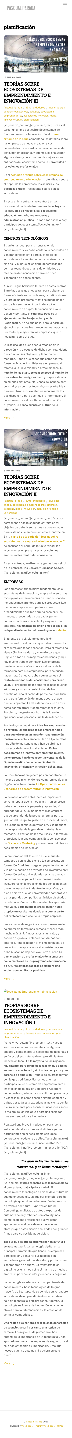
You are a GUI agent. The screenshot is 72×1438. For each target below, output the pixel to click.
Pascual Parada (13, 107)
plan (19, 119)
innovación (10, 119)
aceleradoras (57, 107)
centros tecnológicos (16, 111)
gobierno (9, 508)
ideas (53, 115)
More (7, 417)
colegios (34, 111)
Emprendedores (35, 107)
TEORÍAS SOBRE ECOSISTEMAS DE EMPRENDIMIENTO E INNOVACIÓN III (27, 92)
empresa (52, 504)
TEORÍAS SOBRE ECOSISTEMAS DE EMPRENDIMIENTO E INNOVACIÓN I (27, 1013)
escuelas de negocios (35, 115)
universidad (10, 512)
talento (61, 630)
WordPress (27, 1426)
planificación (31, 119)
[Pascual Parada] (20, 11)
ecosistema (47, 111)
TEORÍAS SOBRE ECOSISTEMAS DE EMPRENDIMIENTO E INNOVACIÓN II (27, 485)
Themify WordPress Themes (48, 1426)
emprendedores (13, 115)
